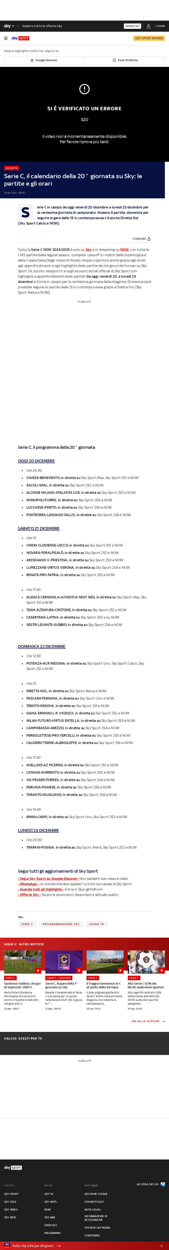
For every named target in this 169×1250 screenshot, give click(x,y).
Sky (22, 223)
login (160, 26)
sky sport (11, 1193)
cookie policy (94, 1201)
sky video (11, 1209)
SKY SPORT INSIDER (149, 38)
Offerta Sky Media (97, 1227)
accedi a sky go (148, 1184)
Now (47, 1209)
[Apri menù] (5, 38)
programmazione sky (61, 924)
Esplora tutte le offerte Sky (42, 26)
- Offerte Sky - (29, 895)
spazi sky (50, 1225)
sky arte (10, 1217)
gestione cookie (96, 1193)
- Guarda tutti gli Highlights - (41, 889)
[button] (78, 1246)
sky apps (50, 1201)
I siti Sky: (9, 1185)
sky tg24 (10, 1201)
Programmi (52, 1233)
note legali (92, 1209)
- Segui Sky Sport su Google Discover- (48, 879)
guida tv (96, 924)
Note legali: (91, 1185)
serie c (27, 924)
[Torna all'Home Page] (20, 38)
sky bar (49, 1217)
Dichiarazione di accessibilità (95, 1218)
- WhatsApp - (28, 884)
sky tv (48, 1193)
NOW (54, 223)
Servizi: (48, 1185)
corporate (92, 1235)
